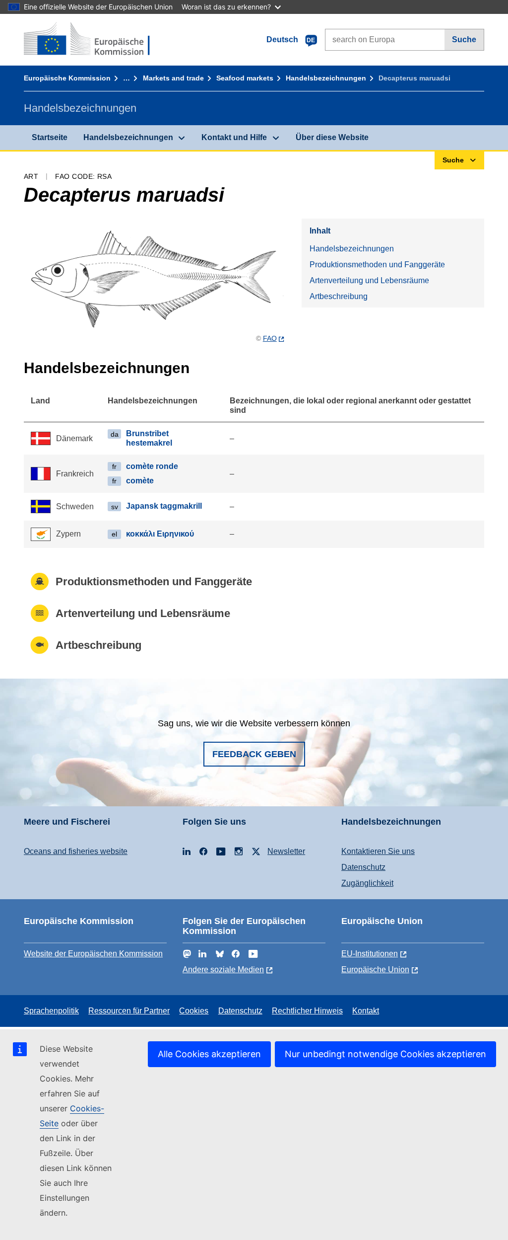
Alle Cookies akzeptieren (209, 1054)
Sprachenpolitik (51, 1011)
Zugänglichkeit (367, 883)
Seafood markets (244, 78)
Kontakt (365, 1011)
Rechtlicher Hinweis (307, 1011)
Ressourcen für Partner (129, 1011)
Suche (464, 39)
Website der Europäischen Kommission (93, 953)
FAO (270, 338)
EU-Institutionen (369, 953)
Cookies (193, 1011)
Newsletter (286, 851)
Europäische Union (375, 969)
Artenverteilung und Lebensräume (369, 280)
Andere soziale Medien (223, 969)
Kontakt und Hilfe (234, 137)
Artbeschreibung (339, 296)
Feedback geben (254, 754)
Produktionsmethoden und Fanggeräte (377, 264)
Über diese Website (332, 137)
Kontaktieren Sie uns (378, 851)
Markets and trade (173, 78)
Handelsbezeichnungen (326, 78)
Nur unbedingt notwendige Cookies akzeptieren (385, 1054)
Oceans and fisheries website (75, 851)
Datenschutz (363, 867)
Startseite (49, 137)
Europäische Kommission (67, 78)
